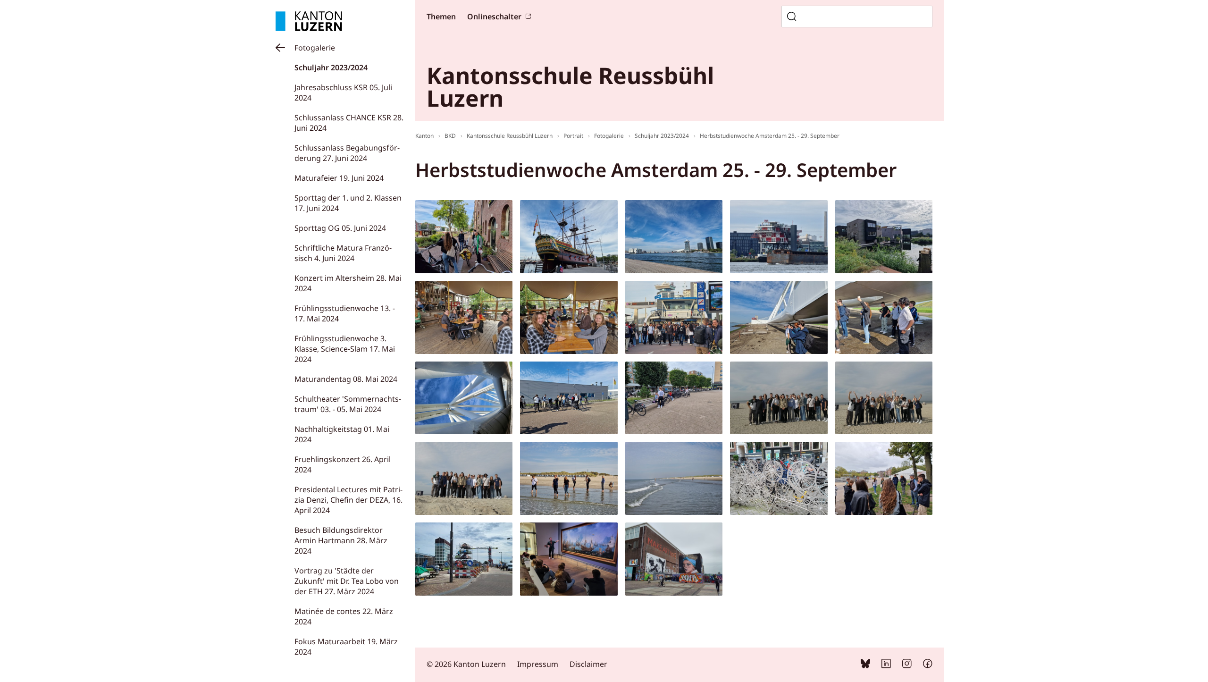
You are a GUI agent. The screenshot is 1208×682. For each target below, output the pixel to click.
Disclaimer (588, 664)
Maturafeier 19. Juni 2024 (339, 178)
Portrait (573, 136)
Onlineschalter (494, 16)
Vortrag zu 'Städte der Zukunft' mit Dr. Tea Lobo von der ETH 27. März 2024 (346, 581)
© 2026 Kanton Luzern (466, 664)
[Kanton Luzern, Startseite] (309, 21)
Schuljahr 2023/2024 (331, 67)
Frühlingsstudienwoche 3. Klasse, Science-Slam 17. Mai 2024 (344, 348)
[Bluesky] (865, 665)
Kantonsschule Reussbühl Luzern (510, 136)
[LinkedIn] (886, 665)
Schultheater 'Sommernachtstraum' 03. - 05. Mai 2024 (347, 404)
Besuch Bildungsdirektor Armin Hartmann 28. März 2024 (340, 540)
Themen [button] (441, 16)
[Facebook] (927, 665)
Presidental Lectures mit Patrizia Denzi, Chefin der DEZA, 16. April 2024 (348, 499)
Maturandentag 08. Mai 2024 (345, 379)
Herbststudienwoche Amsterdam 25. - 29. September (769, 136)
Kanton (424, 136)
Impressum (537, 664)
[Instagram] (907, 665)
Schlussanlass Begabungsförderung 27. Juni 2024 (347, 153)
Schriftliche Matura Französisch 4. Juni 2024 (343, 253)
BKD (450, 136)
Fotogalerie (314, 47)
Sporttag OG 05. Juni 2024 (340, 228)
